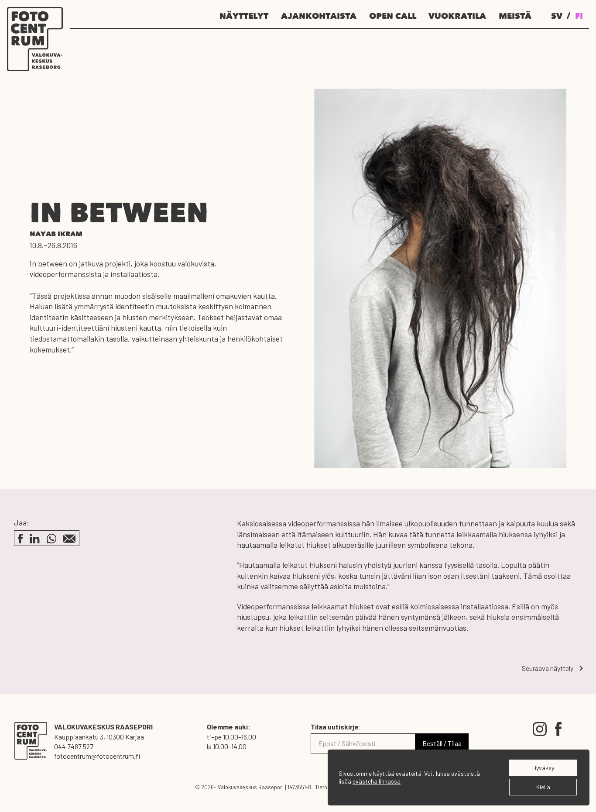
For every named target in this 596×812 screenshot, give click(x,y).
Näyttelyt (243, 17)
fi (579, 17)
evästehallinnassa (377, 781)
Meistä (515, 17)
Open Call (392, 17)
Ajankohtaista (318, 17)
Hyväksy (543, 767)
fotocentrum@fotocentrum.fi (97, 756)
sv (556, 17)
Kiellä (543, 787)
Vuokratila (457, 17)
